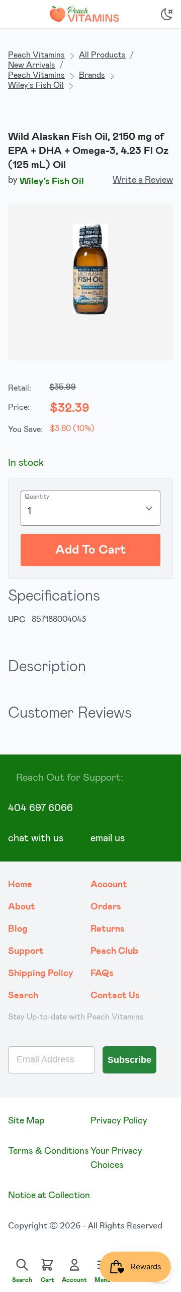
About (21, 906)
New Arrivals (31, 65)
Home (20, 884)
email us (107, 838)
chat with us (35, 838)
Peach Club (114, 951)
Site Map (26, 1120)
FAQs (102, 973)
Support (26, 951)
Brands (92, 75)
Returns (107, 929)
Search (23, 995)
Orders (105, 906)
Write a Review (143, 180)
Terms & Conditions (48, 1151)
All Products (102, 55)
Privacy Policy (118, 1120)
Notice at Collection (49, 1195)
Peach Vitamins (36, 55)
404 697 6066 (40, 808)
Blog (18, 929)
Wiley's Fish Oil (36, 85)
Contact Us (115, 995)
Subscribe (129, 1060)
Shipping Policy (40, 973)
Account (108, 884)
